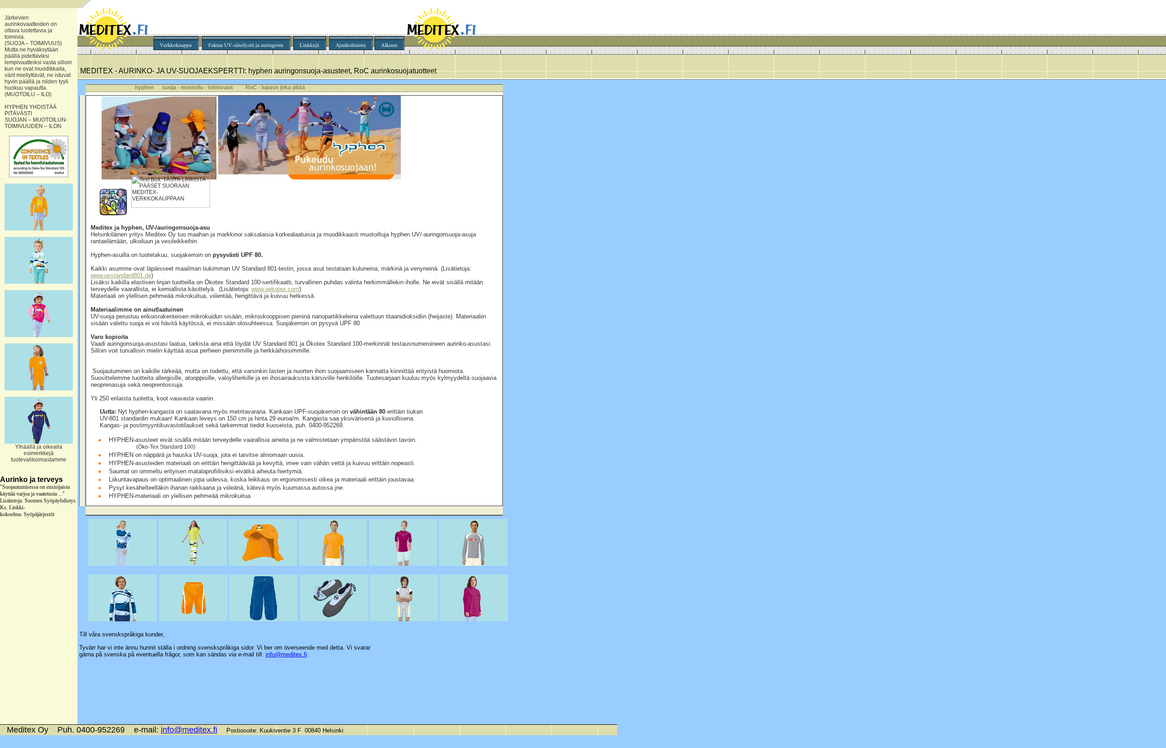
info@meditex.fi (286, 654)
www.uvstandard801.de (121, 275)
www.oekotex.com (275, 289)
